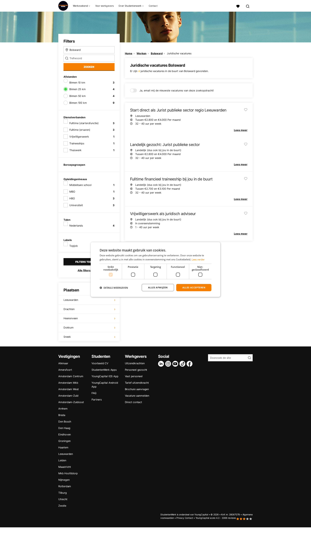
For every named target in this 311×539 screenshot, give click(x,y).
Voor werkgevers (104, 5)
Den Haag (64, 428)
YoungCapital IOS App (105, 376)
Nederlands (76, 225)
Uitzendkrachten (135, 363)
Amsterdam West (68, 389)
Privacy (180, 518)
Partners (97, 399)
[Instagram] (168, 364)
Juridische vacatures (179, 53)
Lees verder (198, 259)
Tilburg (62, 492)
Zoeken (89, 66)
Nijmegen (63, 479)
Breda (61, 415)
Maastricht (64, 466)
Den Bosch (64, 421)
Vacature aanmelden (137, 395)
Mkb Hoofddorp (68, 473)
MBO (72, 191)
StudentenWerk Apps (104, 369)
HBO (72, 198)
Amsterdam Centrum (70, 376)
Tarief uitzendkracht (137, 382)
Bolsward (156, 53)
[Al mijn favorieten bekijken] (238, 6)
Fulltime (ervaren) (79, 129)
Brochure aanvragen (137, 389)
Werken (141, 53)
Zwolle (62, 505)
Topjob (73, 245)
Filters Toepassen (89, 261)
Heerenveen (70, 318)
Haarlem (63, 447)
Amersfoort (65, 369)
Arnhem (63, 408)
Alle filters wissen (89, 270)
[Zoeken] (248, 6)
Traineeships (76, 143)
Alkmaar (63, 363)
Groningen (64, 441)
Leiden (62, 460)
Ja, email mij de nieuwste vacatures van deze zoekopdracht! (176, 90)
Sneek (67, 336)
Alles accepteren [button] (193, 287)
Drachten (68, 309)
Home (128, 53)
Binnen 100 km (78, 102)
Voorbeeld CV (100, 363)
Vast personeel (134, 376)
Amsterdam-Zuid (68, 395)
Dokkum (68, 327)
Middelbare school (80, 185)
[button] (114, 287)
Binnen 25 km (77, 89)
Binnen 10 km (77, 82)
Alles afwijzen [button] (158, 287)
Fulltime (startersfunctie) (84, 123)
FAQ (94, 393)
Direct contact (133, 402)
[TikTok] (183, 364)
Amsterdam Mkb (68, 382)
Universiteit (76, 205)
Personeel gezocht (136, 369)
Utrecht (62, 499)
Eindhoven (64, 434)
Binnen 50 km (77, 96)
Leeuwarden (70, 299)
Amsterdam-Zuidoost (71, 402)
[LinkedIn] (161, 364)
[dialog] (155, 269)
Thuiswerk (75, 150)
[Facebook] (190, 364)
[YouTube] (175, 364)
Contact (153, 5)
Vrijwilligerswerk (79, 136)
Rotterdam (64, 486)
